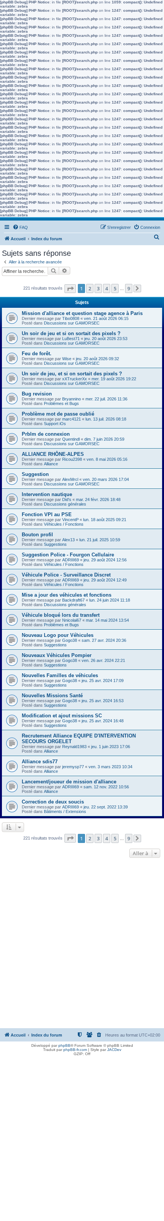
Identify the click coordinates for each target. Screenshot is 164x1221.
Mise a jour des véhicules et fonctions (66, 595)
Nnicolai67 (71, 620)
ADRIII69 (70, 560)
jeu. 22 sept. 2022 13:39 (106, 807)
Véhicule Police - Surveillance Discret (66, 575)
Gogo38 (69, 640)
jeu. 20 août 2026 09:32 (97, 358)
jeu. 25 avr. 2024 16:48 (103, 720)
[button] (70, 288)
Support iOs (55, 423)
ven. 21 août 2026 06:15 (106, 318)
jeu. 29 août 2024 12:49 (105, 580)
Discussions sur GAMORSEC (72, 323)
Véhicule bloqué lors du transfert (61, 615)
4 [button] (106, 288)
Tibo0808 (70, 318)
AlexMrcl (70, 479)
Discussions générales (65, 504)
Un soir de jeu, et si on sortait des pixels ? (72, 374)
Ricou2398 (72, 459)
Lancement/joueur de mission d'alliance (69, 782)
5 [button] (115, 288)
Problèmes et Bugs (61, 403)
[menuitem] (20, 227)
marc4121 (71, 419)
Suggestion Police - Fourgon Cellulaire (68, 555)
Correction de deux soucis (53, 802)
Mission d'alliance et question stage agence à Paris (82, 313)
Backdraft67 (73, 600)
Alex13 (68, 539)
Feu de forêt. (36, 353)
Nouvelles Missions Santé (52, 695)
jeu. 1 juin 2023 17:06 (110, 746)
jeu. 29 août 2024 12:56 (105, 560)
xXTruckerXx (74, 379)
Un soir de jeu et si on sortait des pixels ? (71, 333)
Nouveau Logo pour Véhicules (57, 635)
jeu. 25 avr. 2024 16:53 (103, 700)
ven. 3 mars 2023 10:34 (110, 766)
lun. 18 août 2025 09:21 (104, 519)
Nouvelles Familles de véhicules (60, 675)
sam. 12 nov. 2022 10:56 (106, 787)
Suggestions (55, 544)
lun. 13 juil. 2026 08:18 (105, 419)
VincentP (70, 519)
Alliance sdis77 (40, 761)
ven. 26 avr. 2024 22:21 (103, 660)
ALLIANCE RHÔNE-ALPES (53, 454)
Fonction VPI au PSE (47, 514)
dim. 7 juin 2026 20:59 (104, 439)
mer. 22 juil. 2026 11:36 (106, 399)
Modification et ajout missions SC (62, 715)
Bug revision (37, 394)
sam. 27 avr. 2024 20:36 (104, 640)
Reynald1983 (74, 746)
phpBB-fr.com (75, 1050)
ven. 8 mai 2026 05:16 (107, 459)
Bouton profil (37, 534)
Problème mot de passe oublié (58, 414)
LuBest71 (71, 338)
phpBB (64, 1045)
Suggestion (35, 474)
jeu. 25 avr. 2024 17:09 (103, 680)
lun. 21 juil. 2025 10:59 (99, 539)
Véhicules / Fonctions (64, 524)
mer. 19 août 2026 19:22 (114, 379)
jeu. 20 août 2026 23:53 (105, 338)
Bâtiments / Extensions (65, 811)
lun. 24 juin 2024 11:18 (109, 600)
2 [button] (89, 288)
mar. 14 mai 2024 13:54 (107, 620)
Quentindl (71, 439)
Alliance (51, 464)
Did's (66, 499)
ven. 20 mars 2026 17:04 (106, 479)
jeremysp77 (73, 766)
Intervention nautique (47, 494)
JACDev (114, 1050)
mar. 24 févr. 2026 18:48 (98, 499)
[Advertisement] (82, 945)
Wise (66, 358)
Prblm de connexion (46, 434)
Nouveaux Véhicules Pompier (57, 655)
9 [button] (128, 288)
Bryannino (71, 399)
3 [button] (98, 288)
